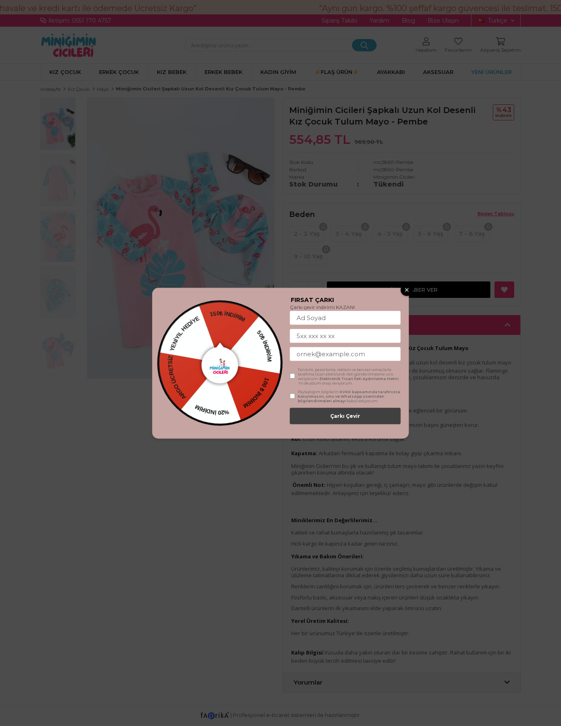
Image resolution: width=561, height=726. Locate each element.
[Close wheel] (407, 289)
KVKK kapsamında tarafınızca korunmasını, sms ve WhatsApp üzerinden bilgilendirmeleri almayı (349, 396)
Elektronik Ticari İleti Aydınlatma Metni (359, 378)
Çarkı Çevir (345, 416)
